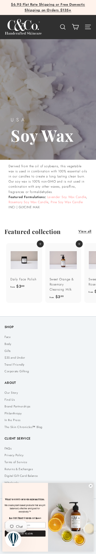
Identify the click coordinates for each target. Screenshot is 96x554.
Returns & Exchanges (19, 469)
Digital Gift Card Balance (21, 476)
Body (8, 344)
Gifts (8, 351)
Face (8, 337)
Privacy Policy (14, 455)
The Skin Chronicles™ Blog (23, 427)
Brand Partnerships (17, 406)
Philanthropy (13, 413)
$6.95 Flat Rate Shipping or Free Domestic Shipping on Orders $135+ (48, 7)
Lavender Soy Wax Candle (66, 197)
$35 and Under (15, 357)
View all (84, 231)
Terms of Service (16, 462)
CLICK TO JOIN (25, 533)
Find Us (10, 399)
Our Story (11, 393)
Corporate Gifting (17, 371)
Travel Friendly (15, 364)
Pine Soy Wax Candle (67, 202)
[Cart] (75, 27)
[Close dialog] (91, 486)
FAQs (8, 448)
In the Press (12, 420)
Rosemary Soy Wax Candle (28, 202)
